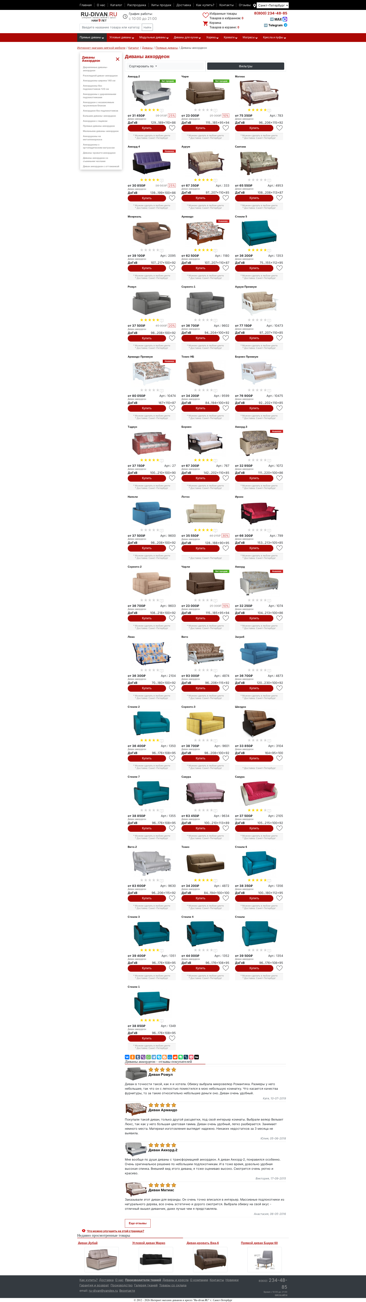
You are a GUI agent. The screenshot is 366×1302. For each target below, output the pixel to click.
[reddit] (175, 1057)
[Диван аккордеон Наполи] (152, 513)
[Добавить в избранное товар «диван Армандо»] (226, 268)
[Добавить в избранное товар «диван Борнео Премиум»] (279, 408)
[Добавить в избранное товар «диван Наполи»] (172, 548)
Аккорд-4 (134, 146)
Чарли (185, 566)
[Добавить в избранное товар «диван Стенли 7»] (172, 828)
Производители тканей (143, 1280)
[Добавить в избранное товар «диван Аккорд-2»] (172, 128)
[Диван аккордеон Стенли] (259, 933)
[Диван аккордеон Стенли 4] (205, 933)
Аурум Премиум (246, 286)
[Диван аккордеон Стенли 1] (152, 1003)
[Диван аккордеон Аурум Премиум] (259, 303)
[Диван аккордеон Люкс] (152, 653)
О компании (199, 1280)
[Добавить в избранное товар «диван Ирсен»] (279, 548)
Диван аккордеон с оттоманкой (101, 166)
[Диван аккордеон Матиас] (259, 93)
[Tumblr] (138, 1057)
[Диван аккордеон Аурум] (205, 163)
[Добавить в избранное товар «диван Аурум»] (226, 198)
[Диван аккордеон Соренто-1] (205, 303)
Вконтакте (127, 1290)
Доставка (184, 5)
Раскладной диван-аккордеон (100, 75)
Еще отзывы (138, 1223)
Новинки (232, 1280)
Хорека (211, 37)
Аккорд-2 (134, 76)
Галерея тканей (146, 1285)
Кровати (229, 37)
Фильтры (245, 66)
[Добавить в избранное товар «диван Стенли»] (279, 968)
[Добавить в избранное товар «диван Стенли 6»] (279, 898)
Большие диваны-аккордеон (99, 115)
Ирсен (239, 496)
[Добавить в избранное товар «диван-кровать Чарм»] (226, 128)
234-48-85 (270, 13)
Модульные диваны (152, 37)
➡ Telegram (273, 25)
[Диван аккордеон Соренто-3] (205, 723)
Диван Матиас (161, 1190)
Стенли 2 (134, 706)
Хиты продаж (161, 5)
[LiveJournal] (186, 1057)
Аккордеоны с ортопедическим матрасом (99, 146)
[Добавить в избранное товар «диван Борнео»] (226, 478)
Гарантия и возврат (94, 1285)
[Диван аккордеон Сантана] (259, 163)
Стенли (240, 916)
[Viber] (143, 1057)
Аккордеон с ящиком (95, 121)
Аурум (185, 146)
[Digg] (196, 1057)
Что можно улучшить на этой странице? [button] (115, 1231)
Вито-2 (132, 846)
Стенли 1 (134, 986)
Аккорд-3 (241, 426)
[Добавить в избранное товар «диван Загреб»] (279, 688)
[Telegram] (154, 1057)
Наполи (133, 496)
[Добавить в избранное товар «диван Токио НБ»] (226, 408)
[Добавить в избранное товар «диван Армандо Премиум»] (172, 408)
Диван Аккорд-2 (162, 1150)
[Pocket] (191, 1057)
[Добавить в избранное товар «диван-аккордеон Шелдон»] (279, 758)
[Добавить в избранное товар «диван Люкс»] (172, 688)
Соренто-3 (188, 706)
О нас (101, 5)
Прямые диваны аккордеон (99, 125)
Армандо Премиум (140, 356)
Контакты (226, 5)
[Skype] (159, 1057)
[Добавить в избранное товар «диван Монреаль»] (172, 268)
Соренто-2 (135, 566)
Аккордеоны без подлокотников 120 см (96, 87)
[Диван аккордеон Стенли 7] (152, 793)
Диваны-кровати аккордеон (99, 152)
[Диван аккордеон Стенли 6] (259, 863)
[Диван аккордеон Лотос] (205, 513)
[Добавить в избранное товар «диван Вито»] (226, 688)
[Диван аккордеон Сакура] (205, 793)
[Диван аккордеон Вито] (205, 653)
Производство (122, 1285)
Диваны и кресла (176, 1280)
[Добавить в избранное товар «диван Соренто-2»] (172, 618)
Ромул (132, 286)
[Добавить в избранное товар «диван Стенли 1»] (172, 1038)
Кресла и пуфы (273, 37)
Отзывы (245, 5)
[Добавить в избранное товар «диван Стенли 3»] (172, 968)
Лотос (185, 496)
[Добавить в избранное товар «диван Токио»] (226, 898)
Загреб (239, 636)
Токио (185, 846)
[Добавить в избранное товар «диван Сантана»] (279, 198)
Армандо (187, 216)
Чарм (185, 76)
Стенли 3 (134, 916)
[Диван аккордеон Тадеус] (152, 443)
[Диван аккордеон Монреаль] (152, 233)
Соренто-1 (188, 286)
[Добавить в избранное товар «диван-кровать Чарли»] (226, 618)
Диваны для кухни (186, 37)
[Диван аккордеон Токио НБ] (205, 373)
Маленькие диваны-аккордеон (101, 131)
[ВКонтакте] (127, 1057)
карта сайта (281, 1294)
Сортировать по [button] (142, 66)
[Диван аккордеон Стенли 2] (152, 723)
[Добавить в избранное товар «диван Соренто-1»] (226, 338)
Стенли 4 (187, 916)
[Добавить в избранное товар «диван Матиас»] (279, 128)
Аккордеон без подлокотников (100, 110)
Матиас (240, 76)
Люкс (131, 636)
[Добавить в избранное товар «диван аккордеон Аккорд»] (279, 618)
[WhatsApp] (148, 1057)
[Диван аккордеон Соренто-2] (152, 583)
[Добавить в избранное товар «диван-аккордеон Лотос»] (226, 548)
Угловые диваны (120, 37)
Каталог (116, 5)
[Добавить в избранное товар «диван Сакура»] (226, 828)
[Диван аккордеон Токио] (205, 863)
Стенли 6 (241, 846)
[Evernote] (180, 1057)
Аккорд (240, 566)
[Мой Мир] (170, 1057)
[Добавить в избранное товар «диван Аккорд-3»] (279, 478)
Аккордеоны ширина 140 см (99, 80)
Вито (184, 636)
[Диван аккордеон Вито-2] (152, 863)
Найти (147, 27)
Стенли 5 (241, 216)
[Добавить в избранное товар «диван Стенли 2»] (172, 758)
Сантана (240, 146)
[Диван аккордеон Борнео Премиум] (259, 373)
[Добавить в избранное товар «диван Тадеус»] (172, 478)
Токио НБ (187, 356)
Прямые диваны (90, 37)
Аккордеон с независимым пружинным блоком (98, 104)
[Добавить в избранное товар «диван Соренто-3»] (226, 758)
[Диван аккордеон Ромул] (152, 303)
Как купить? (205, 5)
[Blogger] (164, 1057)
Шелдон (240, 706)
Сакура (186, 776)
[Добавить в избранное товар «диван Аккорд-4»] (172, 198)
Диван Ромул (160, 1075)
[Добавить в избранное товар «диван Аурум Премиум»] (279, 338)
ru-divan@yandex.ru (103, 1290)
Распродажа (136, 5)
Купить (147, 128)
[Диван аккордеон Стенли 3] (152, 933)
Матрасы (249, 37)
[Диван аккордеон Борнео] (205, 443)
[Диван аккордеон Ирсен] (259, 513)
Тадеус (132, 426)
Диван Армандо (162, 1110)
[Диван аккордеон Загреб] (259, 653)
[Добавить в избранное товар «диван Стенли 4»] (226, 968)
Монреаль (134, 216)
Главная (86, 5)
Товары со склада (172, 1285)
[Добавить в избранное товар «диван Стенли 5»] (279, 268)
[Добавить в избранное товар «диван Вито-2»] (172, 898)
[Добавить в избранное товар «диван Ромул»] (172, 338)
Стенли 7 (134, 776)
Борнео (186, 426)
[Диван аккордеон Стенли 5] (259, 233)
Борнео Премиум (246, 356)
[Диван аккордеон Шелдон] (259, 723)
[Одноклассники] (132, 1057)
